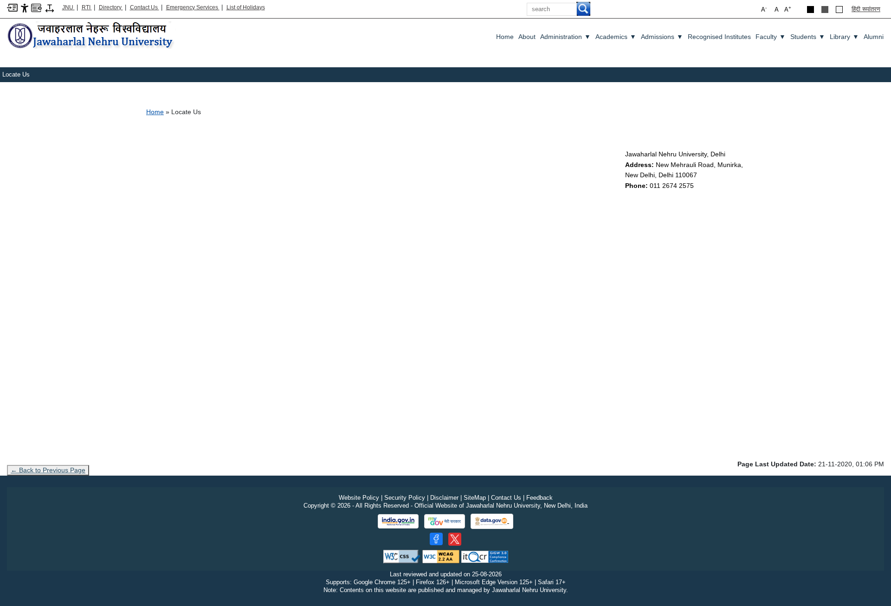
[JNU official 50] (454, 539)
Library (844, 36)
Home (505, 36)
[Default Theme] (839, 9)
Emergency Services (193, 7)
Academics (615, 36)
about (527, 36)
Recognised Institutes (719, 36)
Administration (565, 36)
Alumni (874, 36)
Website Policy (359, 497)
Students (807, 36)
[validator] (401, 556)
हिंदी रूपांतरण (866, 9)
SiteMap (475, 497)
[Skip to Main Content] (12, 7)
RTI (87, 7)
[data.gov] (492, 521)
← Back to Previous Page (48, 470)
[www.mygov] (444, 521)
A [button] (787, 9)
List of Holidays (245, 7)
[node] (91, 35)
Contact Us (144, 7)
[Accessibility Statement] (24, 7)
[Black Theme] (810, 9)
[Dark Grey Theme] (824, 9)
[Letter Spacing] (49, 7)
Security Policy (404, 497)
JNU (68, 7)
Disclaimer (444, 497)
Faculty (770, 36)
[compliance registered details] (484, 556)
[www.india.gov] (398, 521)
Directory (111, 7)
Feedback (539, 497)
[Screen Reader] (36, 7)
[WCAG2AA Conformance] (440, 556)
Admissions (662, 36)
